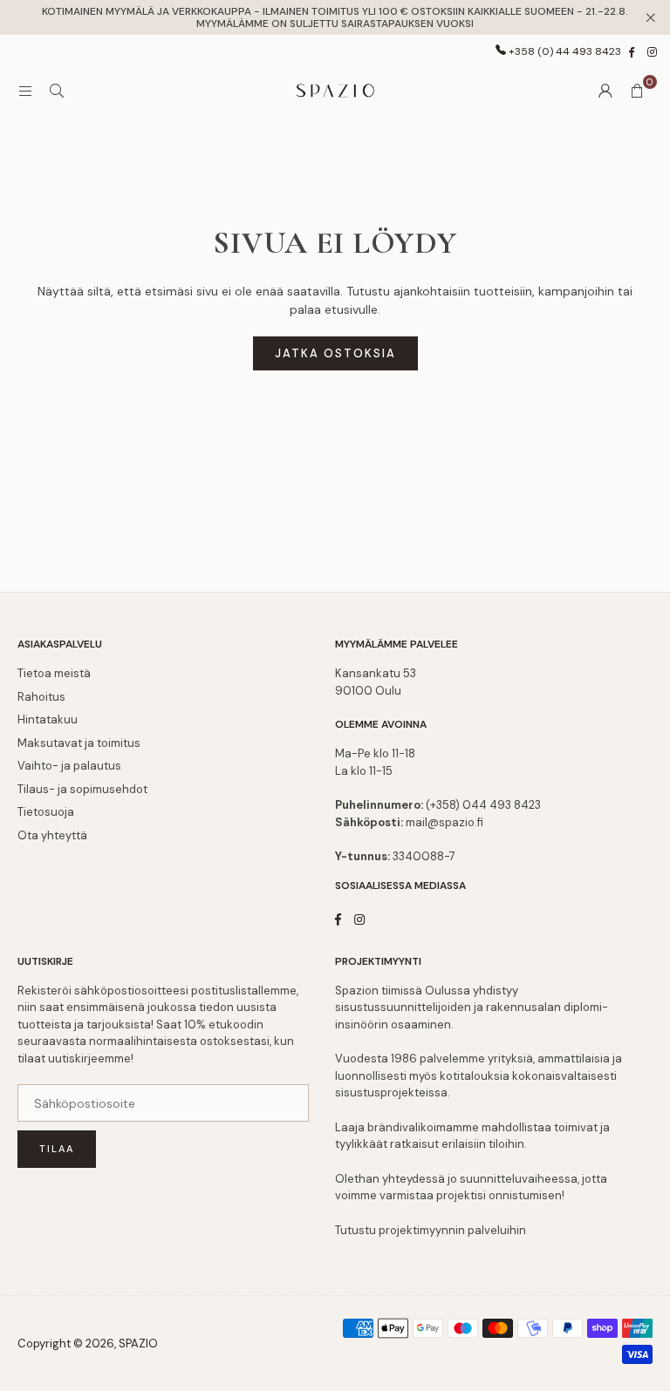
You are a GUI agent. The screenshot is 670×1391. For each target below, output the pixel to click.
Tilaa (56, 1149)
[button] (637, 90)
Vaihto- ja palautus (69, 765)
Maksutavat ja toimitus (78, 743)
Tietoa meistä (54, 673)
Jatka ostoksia (335, 353)
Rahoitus (41, 696)
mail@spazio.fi (444, 822)
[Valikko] (25, 90)
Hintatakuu (47, 719)
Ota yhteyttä (52, 835)
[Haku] (56, 90)
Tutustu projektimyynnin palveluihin (430, 1230)
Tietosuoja (45, 811)
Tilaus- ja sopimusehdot (82, 789)
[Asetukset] (605, 90)
